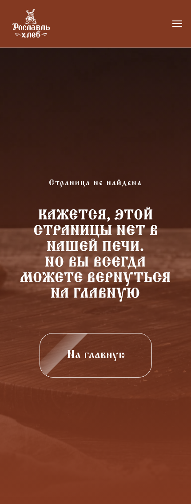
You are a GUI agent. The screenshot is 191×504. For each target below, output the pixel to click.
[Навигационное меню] (177, 23)
